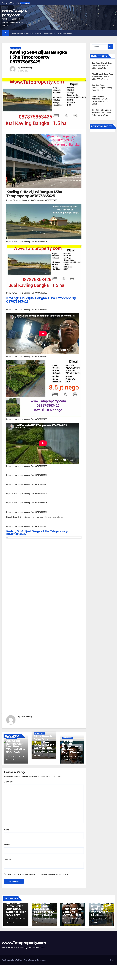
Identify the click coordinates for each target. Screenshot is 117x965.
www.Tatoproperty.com (14, 12)
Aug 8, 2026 (69, 919)
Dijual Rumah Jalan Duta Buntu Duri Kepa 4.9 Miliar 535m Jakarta (43, 742)
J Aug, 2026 (12, 756)
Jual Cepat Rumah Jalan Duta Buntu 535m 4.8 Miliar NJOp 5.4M (16, 746)
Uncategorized (15, 48)
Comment (8, 782)
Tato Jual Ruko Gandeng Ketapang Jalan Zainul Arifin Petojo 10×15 (102, 112)
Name (7, 830)
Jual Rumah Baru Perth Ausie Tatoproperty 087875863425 (42, 33)
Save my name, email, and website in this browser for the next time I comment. (38, 874)
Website (7, 859)
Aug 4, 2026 (97, 919)
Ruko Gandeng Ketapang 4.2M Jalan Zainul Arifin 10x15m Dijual (101, 908)
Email (7, 845)
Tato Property (26, 68)
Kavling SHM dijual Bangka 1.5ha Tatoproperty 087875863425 (41, 299)
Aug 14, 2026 (41, 919)
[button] (113, 33)
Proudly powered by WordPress (12, 960)
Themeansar (41, 960)
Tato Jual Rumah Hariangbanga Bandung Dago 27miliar (71, 746)
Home (112, 960)
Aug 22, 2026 (13, 919)
